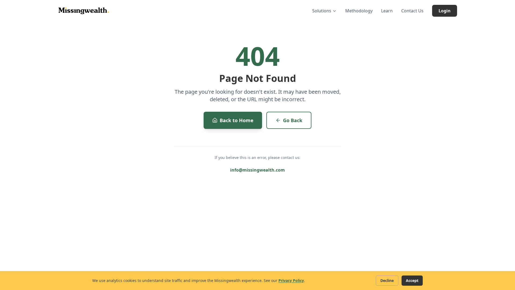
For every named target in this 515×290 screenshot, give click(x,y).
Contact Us (412, 11)
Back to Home (236, 120)
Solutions (321, 11)
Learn (387, 11)
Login (445, 11)
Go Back (292, 120)
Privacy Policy (291, 280)
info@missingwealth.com (257, 170)
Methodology (359, 11)
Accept (412, 280)
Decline (387, 280)
